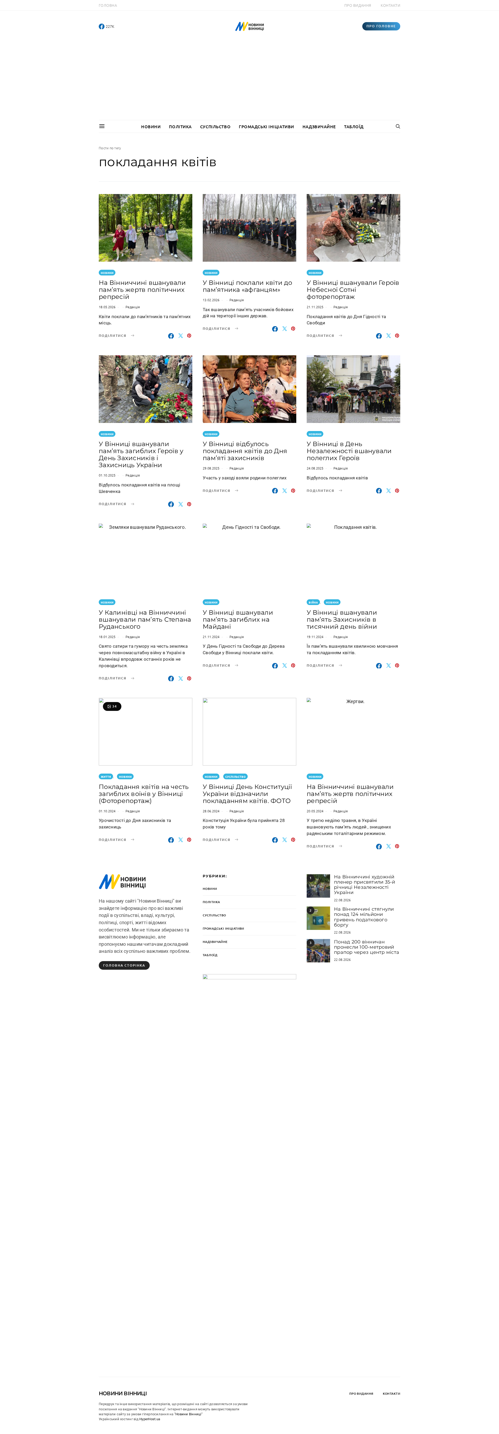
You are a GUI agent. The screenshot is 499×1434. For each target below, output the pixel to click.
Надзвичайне (319, 126)
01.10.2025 (107, 475)
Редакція (133, 306)
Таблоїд (354, 126)
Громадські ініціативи (266, 126)
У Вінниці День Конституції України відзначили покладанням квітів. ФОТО (247, 794)
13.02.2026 (211, 299)
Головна (108, 5)
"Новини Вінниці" (188, 1414)
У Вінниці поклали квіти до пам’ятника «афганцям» (247, 286)
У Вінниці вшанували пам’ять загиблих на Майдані (238, 619)
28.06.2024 (211, 810)
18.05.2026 (107, 306)
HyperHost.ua (149, 1419)
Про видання (357, 5)
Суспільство (215, 126)
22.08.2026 (342, 899)
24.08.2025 (315, 468)
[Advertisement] (249, 80)
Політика (180, 126)
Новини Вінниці (123, 1393)
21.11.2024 (211, 636)
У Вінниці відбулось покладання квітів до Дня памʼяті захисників (245, 451)
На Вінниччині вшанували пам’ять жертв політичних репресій (142, 289)
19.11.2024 (315, 636)
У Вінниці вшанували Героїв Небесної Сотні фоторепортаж (353, 289)
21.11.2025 (315, 306)
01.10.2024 (107, 810)
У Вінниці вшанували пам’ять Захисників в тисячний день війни (342, 619)
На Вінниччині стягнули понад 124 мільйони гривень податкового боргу (364, 917)
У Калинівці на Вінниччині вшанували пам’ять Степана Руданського (145, 619)
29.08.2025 (211, 468)
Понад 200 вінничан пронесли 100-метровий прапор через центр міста (366, 947)
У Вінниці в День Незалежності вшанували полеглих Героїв (349, 451)
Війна (313, 602)
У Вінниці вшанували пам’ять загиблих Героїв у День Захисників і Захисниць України (141, 454)
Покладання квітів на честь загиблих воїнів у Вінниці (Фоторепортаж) (144, 794)
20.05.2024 (315, 810)
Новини (151, 126)
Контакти (390, 5)
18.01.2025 (107, 636)
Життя (106, 777)
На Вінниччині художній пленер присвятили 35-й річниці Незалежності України (364, 885)
